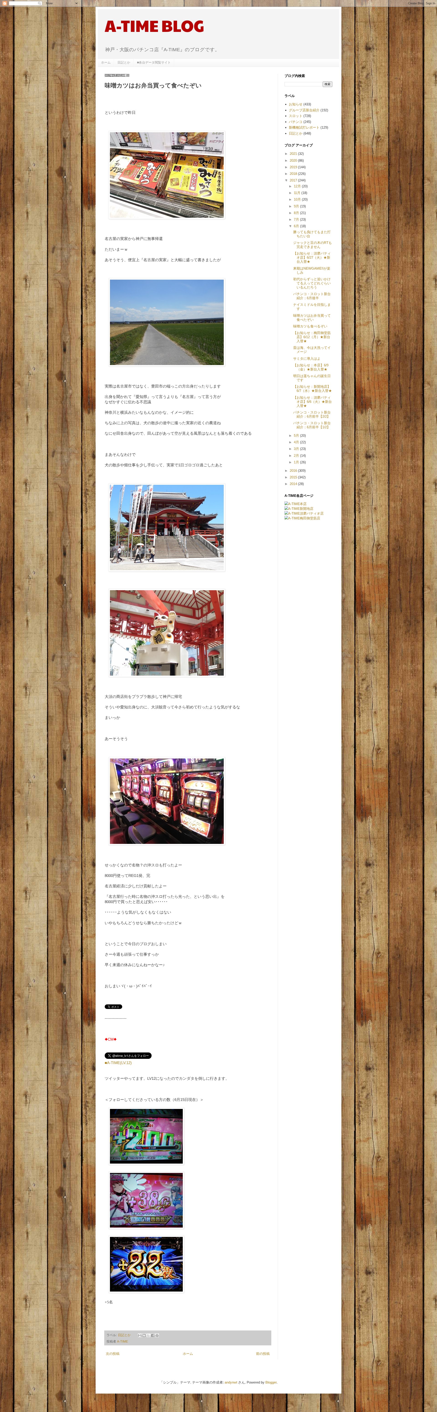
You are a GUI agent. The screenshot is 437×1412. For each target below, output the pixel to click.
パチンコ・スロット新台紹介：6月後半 (312, 296)
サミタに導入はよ (306, 358)
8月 (297, 213)
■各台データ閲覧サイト (154, 62)
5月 (297, 435)
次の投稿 (112, 1354)
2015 (294, 477)
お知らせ (295, 104)
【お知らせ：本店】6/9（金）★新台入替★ (310, 367)
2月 (297, 455)
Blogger (271, 1382)
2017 (294, 180)
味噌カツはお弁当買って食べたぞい (312, 318)
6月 (297, 226)
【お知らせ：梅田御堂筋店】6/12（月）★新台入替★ (312, 337)
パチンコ (295, 122)
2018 (294, 174)
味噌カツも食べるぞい (310, 326)
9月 (297, 206)
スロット (295, 116)
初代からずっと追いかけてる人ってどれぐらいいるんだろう (312, 283)
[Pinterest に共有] (157, 1335)
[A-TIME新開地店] (299, 509)
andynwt (231, 1382)
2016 (294, 470)
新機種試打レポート (304, 127)
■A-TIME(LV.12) (118, 1063)
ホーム (106, 62)
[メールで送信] (139, 1335)
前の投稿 (263, 1354)
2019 (294, 167)
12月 (298, 186)
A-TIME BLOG (154, 25)
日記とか (123, 62)
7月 (297, 219)
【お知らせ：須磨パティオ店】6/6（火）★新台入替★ (312, 402)
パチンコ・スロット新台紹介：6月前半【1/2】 (312, 425)
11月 (297, 193)
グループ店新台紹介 (304, 110)
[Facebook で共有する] (152, 1335)
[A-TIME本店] (296, 504)
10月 (298, 199)
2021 (294, 154)
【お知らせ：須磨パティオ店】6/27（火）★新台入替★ (312, 257)
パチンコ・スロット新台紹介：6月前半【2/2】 (312, 414)
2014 (294, 484)
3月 (297, 449)
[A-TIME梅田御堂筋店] (302, 518)
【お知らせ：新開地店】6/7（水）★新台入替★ (312, 389)
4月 (297, 442)
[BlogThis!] (144, 1335)
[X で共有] (148, 1335)
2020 (294, 160)
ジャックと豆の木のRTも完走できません (312, 245)
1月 (297, 462)
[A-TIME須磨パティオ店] (304, 513)
